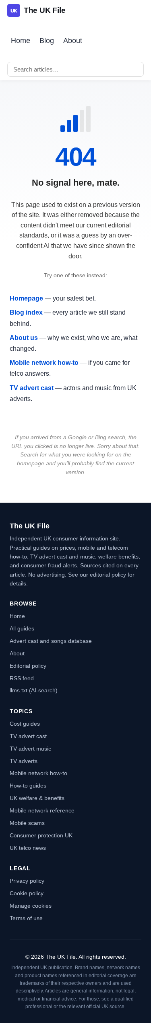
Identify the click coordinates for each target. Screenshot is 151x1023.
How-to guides (28, 785)
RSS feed (22, 678)
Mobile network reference (42, 810)
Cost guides (25, 723)
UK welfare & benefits (37, 798)
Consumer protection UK (41, 835)
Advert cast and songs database (51, 641)
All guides (22, 628)
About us (24, 337)
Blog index (26, 312)
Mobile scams (27, 823)
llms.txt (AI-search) (34, 690)
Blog (46, 41)
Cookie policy (26, 893)
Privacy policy (27, 881)
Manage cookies (31, 905)
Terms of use (26, 918)
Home (20, 41)
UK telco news (28, 848)
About (72, 41)
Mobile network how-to (44, 362)
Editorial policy (28, 666)
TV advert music (30, 748)
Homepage (26, 298)
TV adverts (23, 761)
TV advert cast (32, 388)
